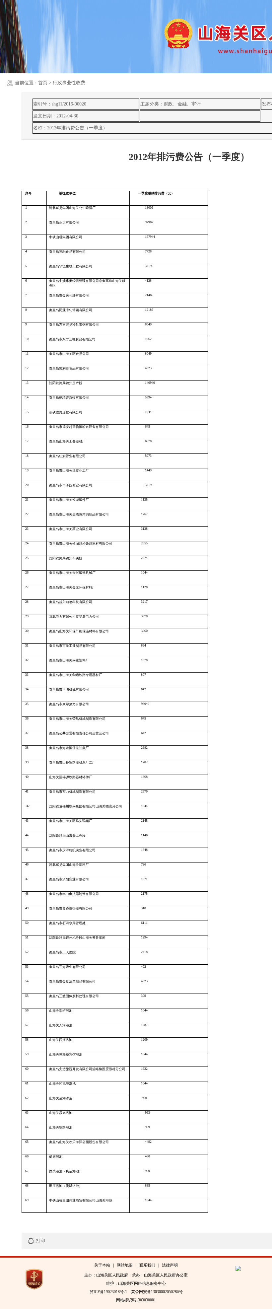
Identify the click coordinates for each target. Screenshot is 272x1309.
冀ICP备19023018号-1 (108, 1291)
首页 (42, 82)
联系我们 (147, 1265)
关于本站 (102, 1265)
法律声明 (170, 1265)
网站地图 (125, 1265)
